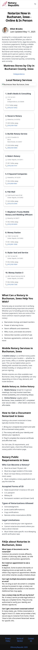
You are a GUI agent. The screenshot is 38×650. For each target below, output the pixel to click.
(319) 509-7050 (12, 125)
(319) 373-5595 (12, 203)
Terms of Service (20, 639)
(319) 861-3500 (12, 244)
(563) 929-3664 (12, 148)
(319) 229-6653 (12, 224)
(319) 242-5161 (12, 166)
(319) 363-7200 (12, 284)
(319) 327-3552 (12, 108)
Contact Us (31, 639)
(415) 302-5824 (12, 264)
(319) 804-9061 (12, 183)
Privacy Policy (8, 639)
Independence (19, 74)
